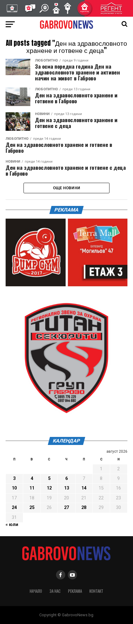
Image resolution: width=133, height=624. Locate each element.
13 (66, 488)
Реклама (75, 591)
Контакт (96, 591)
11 (31, 488)
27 (66, 507)
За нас (55, 591)
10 (14, 488)
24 (14, 507)
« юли (12, 524)
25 (31, 507)
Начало (36, 591)
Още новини (66, 188)
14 (83, 488)
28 (83, 507)
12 (49, 488)
